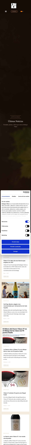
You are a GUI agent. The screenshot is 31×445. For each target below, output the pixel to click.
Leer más (6, 276)
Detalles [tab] (14, 196)
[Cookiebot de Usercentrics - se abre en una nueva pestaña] (23, 192)
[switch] (27, 226)
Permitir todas (15, 241)
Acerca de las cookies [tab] (23, 196)
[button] (7, 11)
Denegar (15, 251)
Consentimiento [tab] (6, 196)
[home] (14, 5)
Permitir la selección (15, 246)
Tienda (14, 11)
